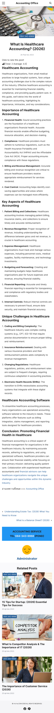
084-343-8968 (27, 36)
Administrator (27, 558)
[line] (29, 708)
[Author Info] (27, 554)
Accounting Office (27, 3)
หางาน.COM (18, 704)
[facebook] (24, 708)
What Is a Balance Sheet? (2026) (32, 520)
